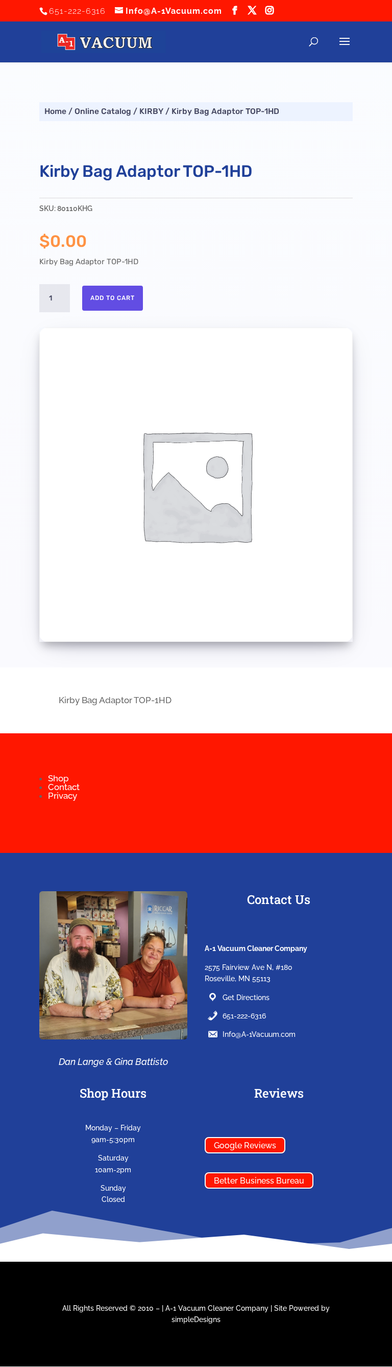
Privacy (62, 796)
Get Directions (246, 997)
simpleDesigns (196, 1319)
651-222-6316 (244, 1016)
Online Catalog (103, 111)
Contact (64, 787)
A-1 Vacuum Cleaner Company (216, 1308)
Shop (58, 778)
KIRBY (151, 111)
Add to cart (112, 298)
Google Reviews (245, 1145)
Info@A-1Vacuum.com (259, 1034)
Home (55, 111)
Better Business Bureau (259, 1180)
